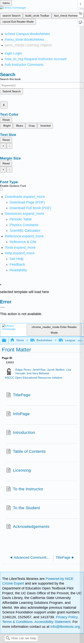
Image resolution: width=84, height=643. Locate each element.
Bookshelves (44, 340)
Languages (72, 340)
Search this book (10, 79)
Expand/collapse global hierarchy (6, 340)
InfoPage (21, 413)
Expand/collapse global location (80, 339)
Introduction (24, 432)
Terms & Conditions (17, 622)
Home (20, 340)
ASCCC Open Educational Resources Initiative (33, 377)
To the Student (26, 508)
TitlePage (21, 395)
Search (7, 638)
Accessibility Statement (52, 622)
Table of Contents (29, 451)
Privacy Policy (67, 617)
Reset (6, 119)
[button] (17, 264)
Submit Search (12, 91)
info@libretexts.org (64, 627)
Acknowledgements (31, 526)
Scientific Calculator (25, 231)
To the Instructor (28, 489)
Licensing (22, 470)
